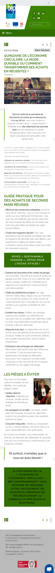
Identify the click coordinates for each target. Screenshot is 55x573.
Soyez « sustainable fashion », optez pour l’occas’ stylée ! (27, 260)
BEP (7, 535)
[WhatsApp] (34, 18)
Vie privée (25, 551)
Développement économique (22, 535)
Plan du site (35, 551)
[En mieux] (14, 25)
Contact (20, 554)
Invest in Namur (12, 541)
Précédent (44, 45)
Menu (9, 33)
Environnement (12, 538)
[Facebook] (34, 13)
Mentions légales (12, 551)
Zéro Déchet (42, 50)
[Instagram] (39, 13)
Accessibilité (11, 554)
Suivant (49, 45)
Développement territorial (29, 538)
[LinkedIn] (43, 13)
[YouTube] (39, 18)
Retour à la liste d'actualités (6, 45)
